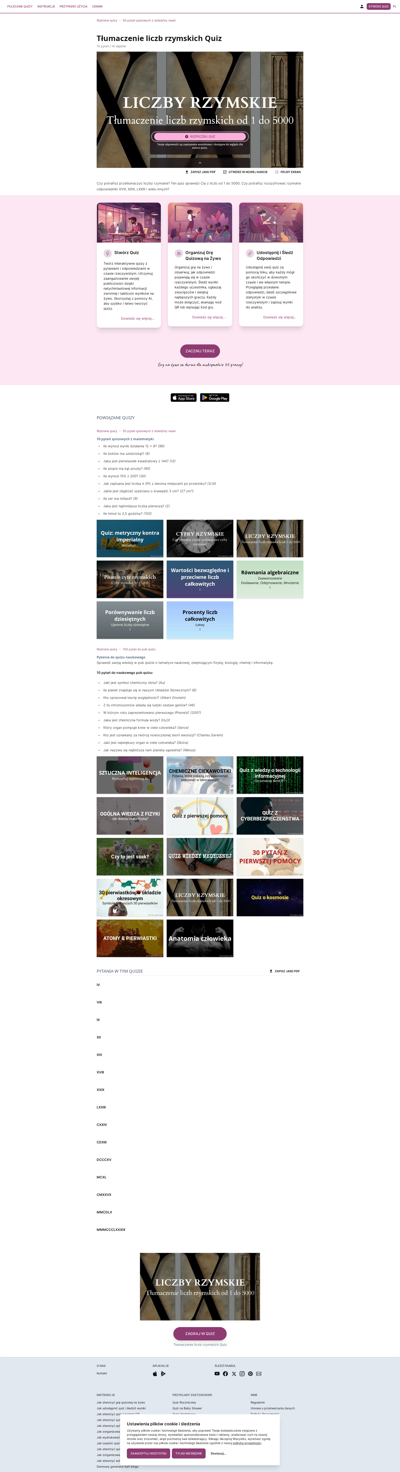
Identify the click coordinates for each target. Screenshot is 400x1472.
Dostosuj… (218, 1453)
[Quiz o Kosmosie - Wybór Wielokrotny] (270, 897)
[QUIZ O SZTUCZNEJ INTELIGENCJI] (130, 775)
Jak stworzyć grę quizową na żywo (121, 1402)
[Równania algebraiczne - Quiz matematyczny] (270, 579)
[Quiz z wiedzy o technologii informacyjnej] (270, 775)
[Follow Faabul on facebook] (225, 1373)
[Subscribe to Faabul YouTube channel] (217, 1373)
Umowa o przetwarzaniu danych (273, 1408)
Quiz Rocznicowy (184, 1402)
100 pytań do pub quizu (139, 649)
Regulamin (258, 1402)
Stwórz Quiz (379, 6)
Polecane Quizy (20, 6)
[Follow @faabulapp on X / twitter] (233, 1373)
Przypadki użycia (74, 6)
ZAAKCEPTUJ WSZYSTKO (148, 1453)
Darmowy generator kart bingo (118, 1466)
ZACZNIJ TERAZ (200, 351)
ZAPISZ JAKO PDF (203, 172)
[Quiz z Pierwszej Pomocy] (200, 816)
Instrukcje (46, 6)
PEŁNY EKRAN (291, 172)
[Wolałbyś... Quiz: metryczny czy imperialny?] (130, 538)
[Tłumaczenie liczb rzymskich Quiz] (270, 538)
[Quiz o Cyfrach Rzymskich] (200, 538)
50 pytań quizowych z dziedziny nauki (149, 20)
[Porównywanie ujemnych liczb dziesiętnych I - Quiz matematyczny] (130, 620)
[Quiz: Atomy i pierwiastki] (130, 938)
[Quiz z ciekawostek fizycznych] (130, 816)
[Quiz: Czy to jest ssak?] (130, 856)
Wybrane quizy (107, 20)
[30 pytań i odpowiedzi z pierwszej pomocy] (270, 856)
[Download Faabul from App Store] (155, 1373)
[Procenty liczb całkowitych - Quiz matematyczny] (200, 620)
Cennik (97, 6)
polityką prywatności (247, 1443)
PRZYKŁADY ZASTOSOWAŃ (192, 1395)
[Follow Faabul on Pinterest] (250, 1373)
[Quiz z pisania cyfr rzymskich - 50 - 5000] (130, 579)
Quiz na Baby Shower (187, 1408)
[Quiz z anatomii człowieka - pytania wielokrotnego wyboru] (200, 938)
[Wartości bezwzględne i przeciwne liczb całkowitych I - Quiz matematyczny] (200, 579)
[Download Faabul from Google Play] (163, 1373)
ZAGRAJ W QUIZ (200, 1333)
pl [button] (394, 6)
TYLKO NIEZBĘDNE (188, 1453)
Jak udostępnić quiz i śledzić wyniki (121, 1408)
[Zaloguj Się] (362, 6)
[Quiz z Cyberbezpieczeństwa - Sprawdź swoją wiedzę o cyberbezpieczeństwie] (270, 816)
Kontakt (102, 1373)
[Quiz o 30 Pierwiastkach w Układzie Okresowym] (130, 897)
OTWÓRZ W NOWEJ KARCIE (248, 172)
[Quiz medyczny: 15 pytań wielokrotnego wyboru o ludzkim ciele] (200, 856)
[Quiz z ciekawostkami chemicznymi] (200, 775)
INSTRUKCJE (106, 1395)
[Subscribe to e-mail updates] (258, 1373)
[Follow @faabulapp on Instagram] (242, 1373)
